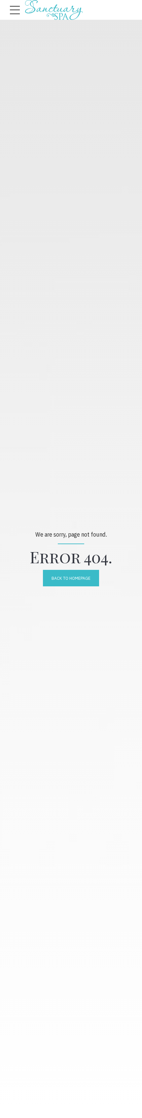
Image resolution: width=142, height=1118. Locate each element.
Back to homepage (71, 578)
